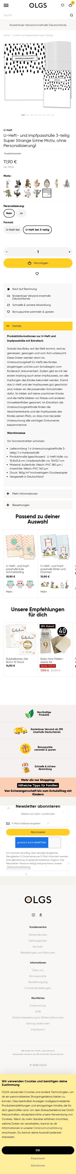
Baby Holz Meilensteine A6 (55, 639)
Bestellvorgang (38, 982)
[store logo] (38, 5)
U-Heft (8, 130)
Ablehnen (38, 1165)
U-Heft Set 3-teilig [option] (37, 230)
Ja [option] (21, 213)
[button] (23, 115)
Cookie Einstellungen (38, 988)
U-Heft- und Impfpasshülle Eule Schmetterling (20, 546)
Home (7, 35)
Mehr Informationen (25, 493)
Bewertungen (21, 505)
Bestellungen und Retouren (38, 952)
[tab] (38, 326)
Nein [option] (9, 213)
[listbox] (38, 188)
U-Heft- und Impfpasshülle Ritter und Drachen (55, 546)
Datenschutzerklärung (18, 867)
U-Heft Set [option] (13, 230)
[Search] (71, 15)
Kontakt (38, 946)
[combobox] (38, 15)
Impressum (38, 1029)
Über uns (37, 970)
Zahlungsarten (38, 940)
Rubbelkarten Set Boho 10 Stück (20, 639)
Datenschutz (38, 1005)
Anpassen (38, 1158)
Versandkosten (37, 934)
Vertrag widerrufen (38, 1023)
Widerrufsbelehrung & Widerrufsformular (38, 1017)
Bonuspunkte (37, 976)
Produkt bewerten (12, 153)
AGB (38, 1011)
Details (16, 326)
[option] (8, 183)
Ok (38, 1150)
